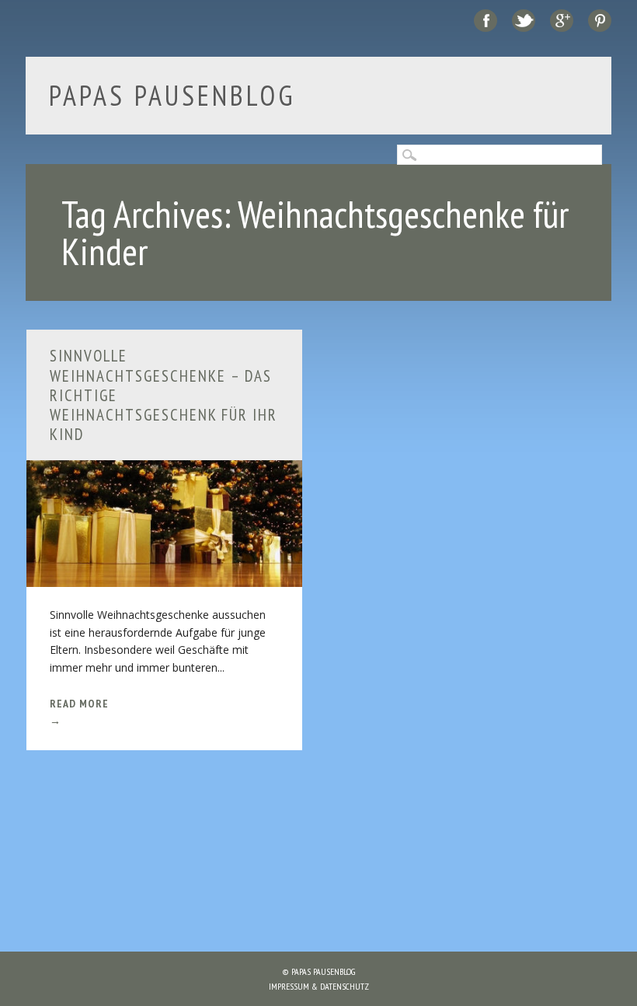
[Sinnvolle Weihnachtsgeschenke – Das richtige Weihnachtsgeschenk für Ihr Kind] (164, 577)
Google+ (561, 20)
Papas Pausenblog (172, 95)
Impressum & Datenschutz (319, 986)
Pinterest (599, 20)
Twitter (523, 20)
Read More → (79, 712)
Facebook (485, 20)
